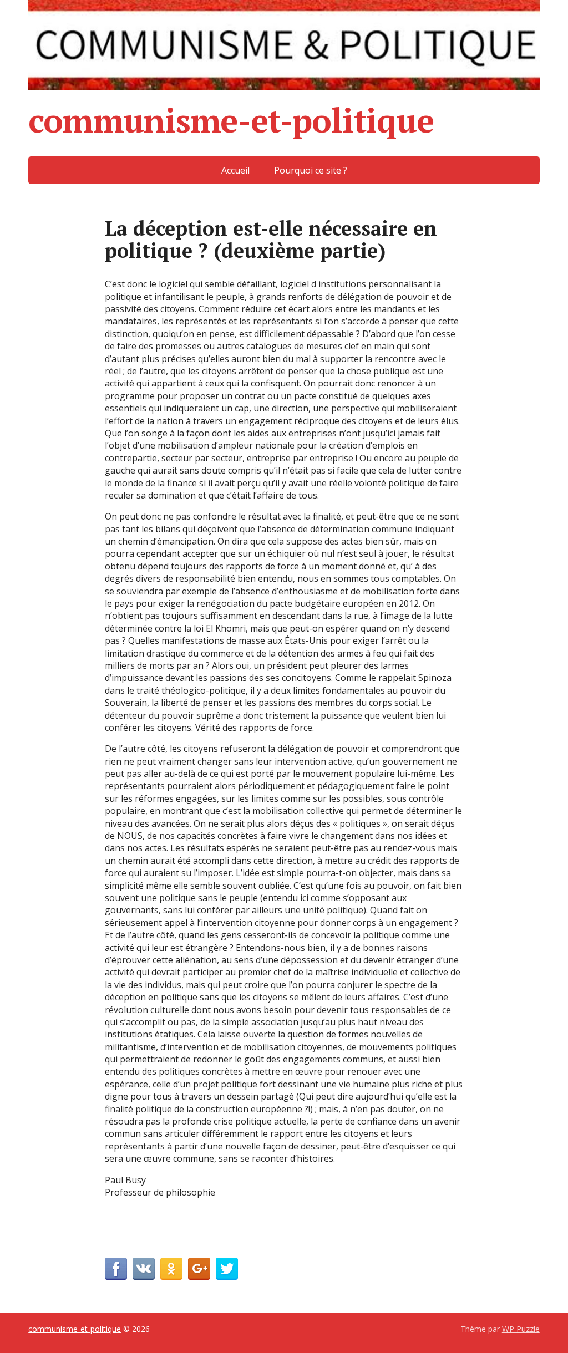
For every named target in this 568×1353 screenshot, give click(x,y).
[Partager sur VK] (144, 1269)
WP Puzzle (521, 1329)
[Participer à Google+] (199, 1269)
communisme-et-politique (230, 120)
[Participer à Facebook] (116, 1269)
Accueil (235, 170)
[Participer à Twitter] (227, 1269)
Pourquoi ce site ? (310, 170)
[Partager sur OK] (171, 1269)
